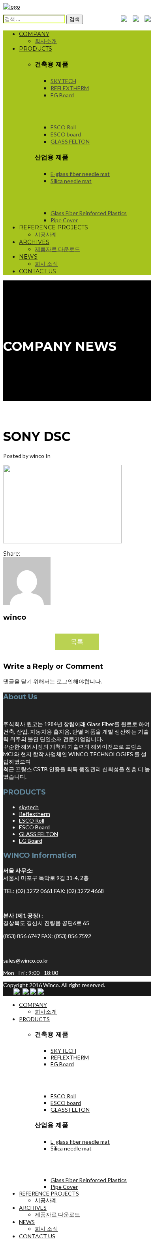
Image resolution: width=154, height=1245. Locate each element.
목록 (77, 641)
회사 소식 (46, 263)
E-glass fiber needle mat (80, 173)
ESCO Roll (63, 127)
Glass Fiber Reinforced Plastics (89, 213)
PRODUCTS (35, 48)
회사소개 (46, 41)
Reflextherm (34, 813)
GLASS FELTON (70, 141)
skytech (29, 807)
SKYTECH (63, 81)
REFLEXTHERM (70, 88)
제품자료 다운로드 (57, 249)
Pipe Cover (64, 220)
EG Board (62, 95)
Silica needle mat (71, 181)
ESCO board (66, 134)
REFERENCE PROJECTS (53, 227)
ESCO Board (34, 827)
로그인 (64, 681)
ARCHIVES (34, 242)
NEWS (28, 256)
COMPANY (34, 34)
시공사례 (46, 234)
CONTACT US (37, 271)
